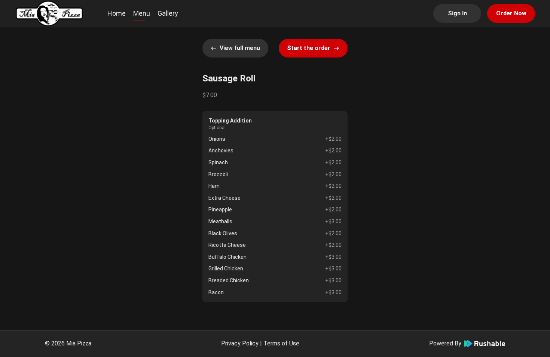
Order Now (511, 13)
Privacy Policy (240, 343)
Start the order (308, 48)
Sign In (457, 13)
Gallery (168, 13)
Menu (141, 13)
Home (116, 13)
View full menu (240, 48)
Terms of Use (281, 343)
